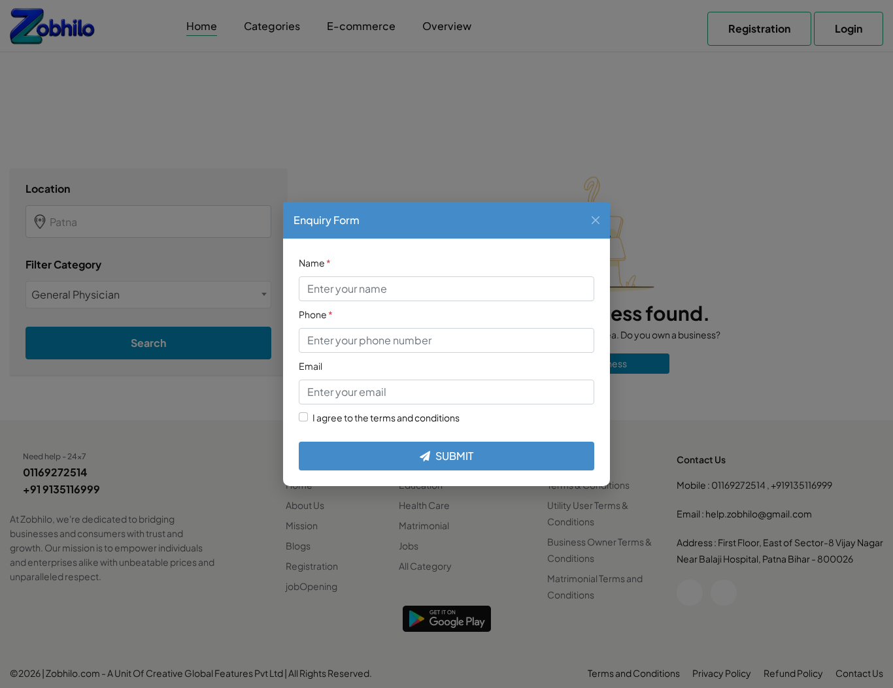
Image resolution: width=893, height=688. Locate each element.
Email (310, 366)
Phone (316, 314)
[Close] (595, 220)
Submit (454, 456)
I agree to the (386, 417)
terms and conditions (414, 417)
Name (315, 263)
